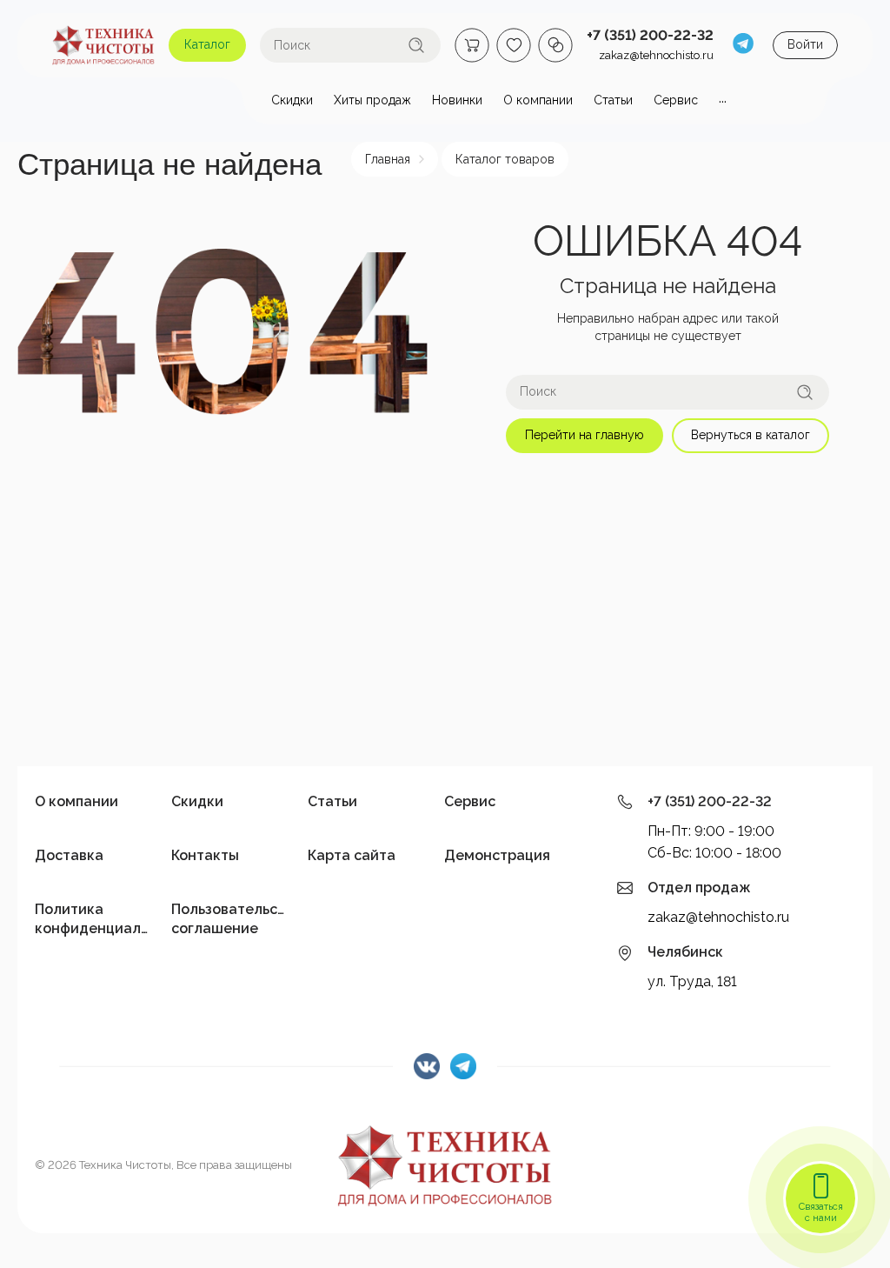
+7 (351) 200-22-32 (650, 35)
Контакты (205, 855)
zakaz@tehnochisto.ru (656, 55)
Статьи (332, 801)
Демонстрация (497, 855)
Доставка (69, 855)
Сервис (469, 801)
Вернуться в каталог (750, 435)
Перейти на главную (584, 435)
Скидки (197, 801)
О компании (76, 801)
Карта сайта (351, 855)
